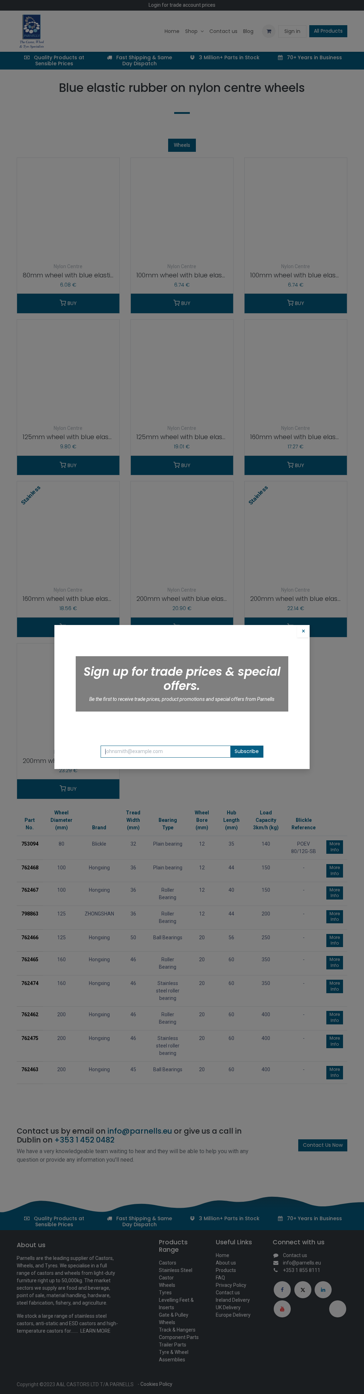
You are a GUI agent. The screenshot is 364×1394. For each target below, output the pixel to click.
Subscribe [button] (247, 751)
